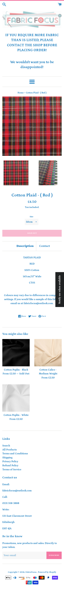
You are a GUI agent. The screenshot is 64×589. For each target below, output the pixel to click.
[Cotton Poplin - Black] (16, 352)
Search (6, 445)
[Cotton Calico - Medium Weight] (48, 352)
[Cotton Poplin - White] (16, 398)
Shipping (7, 457)
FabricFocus (31, 572)
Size (31, 217)
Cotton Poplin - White (16, 415)
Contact (44, 246)
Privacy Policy (10, 461)
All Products (9, 449)
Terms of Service (11, 469)
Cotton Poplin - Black (16, 369)
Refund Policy (10, 465)
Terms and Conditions (15, 453)
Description (25, 246)
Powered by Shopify (47, 572)
